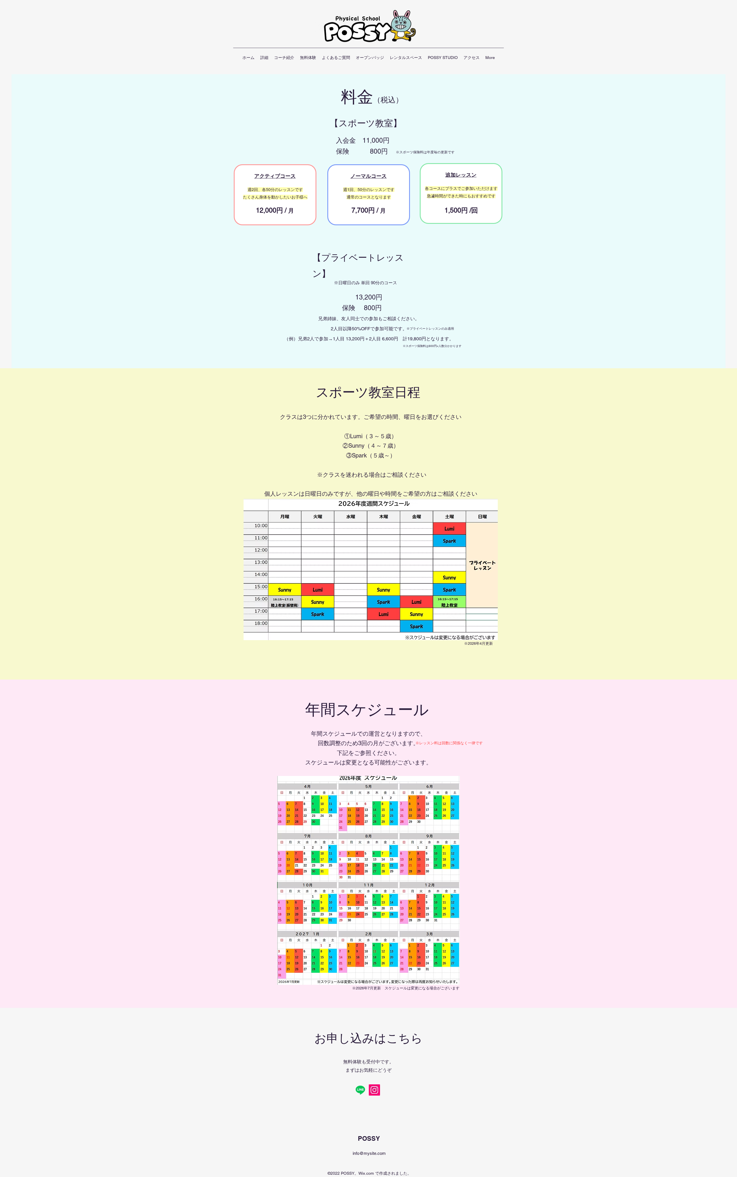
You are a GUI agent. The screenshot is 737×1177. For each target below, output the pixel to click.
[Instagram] (374, 1090)
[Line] (360, 1090)
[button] (264, 57)
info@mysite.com (369, 1153)
